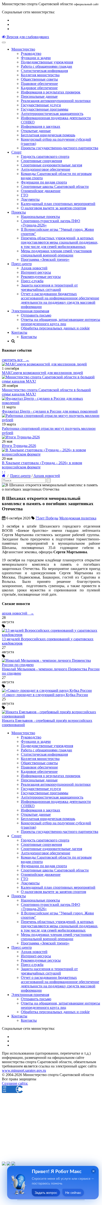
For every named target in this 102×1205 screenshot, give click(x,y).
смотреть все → (15, 360)
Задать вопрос (46, 1193)
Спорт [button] (16, 152)
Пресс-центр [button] (21, 264)
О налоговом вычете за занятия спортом (53, 208)
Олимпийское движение (40, 191)
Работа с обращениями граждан (46, 66)
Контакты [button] (19, 332)
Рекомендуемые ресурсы (41, 277)
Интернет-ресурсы (36, 272)
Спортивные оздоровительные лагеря (51, 165)
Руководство (31, 53)
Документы (30, 199)
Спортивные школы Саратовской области (55, 187)
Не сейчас (73, 1193)
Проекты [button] (18, 212)
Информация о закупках (40, 126)
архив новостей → (18, 613)
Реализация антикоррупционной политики (56, 101)
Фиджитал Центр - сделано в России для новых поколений (50, 411)
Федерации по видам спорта (44, 182)
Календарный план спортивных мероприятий (58, 204)
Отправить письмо (36, 315)
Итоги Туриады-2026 (19, 446)
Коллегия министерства (40, 75)
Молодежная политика (77, 518)
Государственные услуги (41, 105)
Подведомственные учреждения (47, 62)
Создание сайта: (15, 1083)
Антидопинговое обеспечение (45, 169)
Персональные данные (39, 96)
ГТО (24, 195)
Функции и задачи (36, 58)
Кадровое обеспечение (39, 88)
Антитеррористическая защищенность (52, 114)
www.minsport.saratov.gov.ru (24, 1070)
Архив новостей (34, 268)
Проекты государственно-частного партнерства (59, 148)
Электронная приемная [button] (30, 311)
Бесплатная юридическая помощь (48, 135)
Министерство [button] (23, 49)
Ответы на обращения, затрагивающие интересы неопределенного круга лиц (60, 322)
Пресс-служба (32, 281)
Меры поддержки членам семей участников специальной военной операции (56, 253)
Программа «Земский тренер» (45, 259)
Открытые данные (36, 131)
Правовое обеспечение (39, 84)
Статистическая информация (44, 71)
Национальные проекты (40, 217)
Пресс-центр (20, 476)
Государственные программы (44, 109)
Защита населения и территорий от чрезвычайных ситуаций (49, 287)
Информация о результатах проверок (50, 92)
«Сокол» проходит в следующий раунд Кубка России (45, 695)
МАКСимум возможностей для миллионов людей (42, 373)
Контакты (29, 337)
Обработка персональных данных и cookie (55, 328)
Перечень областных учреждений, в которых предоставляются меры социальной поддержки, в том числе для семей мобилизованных (59, 242)
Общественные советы (39, 79)
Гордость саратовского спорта (45, 156)
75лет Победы (47, 518)
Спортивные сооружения (41, 161)
